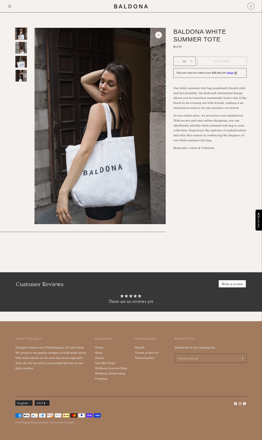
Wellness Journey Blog (111, 368)
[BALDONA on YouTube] (244, 404)
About (99, 358)
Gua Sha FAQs (105, 363)
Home (99, 347)
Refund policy (144, 358)
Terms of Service (147, 352)
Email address (187, 354)
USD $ (40, 403)
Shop (98, 352)
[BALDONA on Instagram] (240, 404)
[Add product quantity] (178, 61)
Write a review (232, 284)
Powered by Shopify (62, 422)
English (22, 403)
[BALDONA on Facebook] (235, 404)
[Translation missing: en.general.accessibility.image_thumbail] (21, 34)
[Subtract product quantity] (191, 61)
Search (140, 347)
